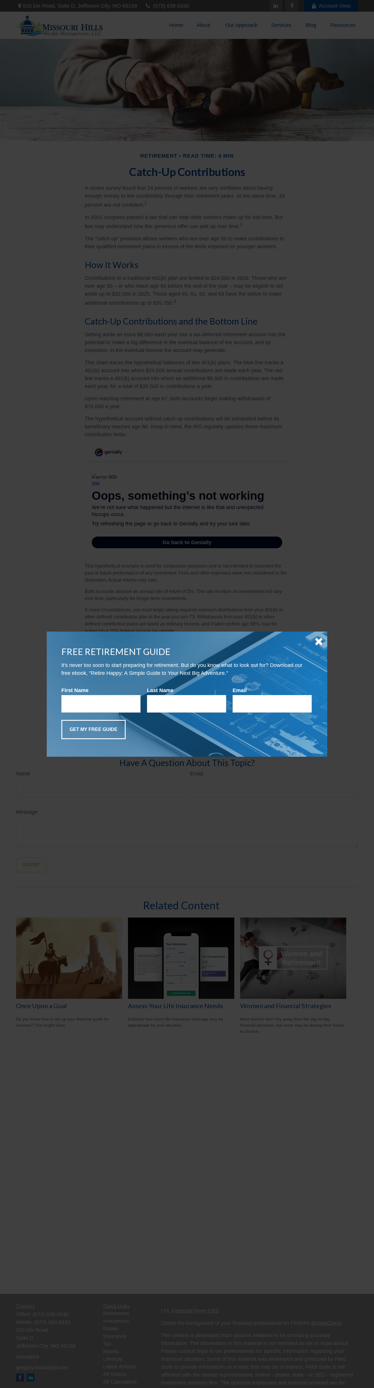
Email (240, 690)
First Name (75, 690)
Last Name (160, 690)
